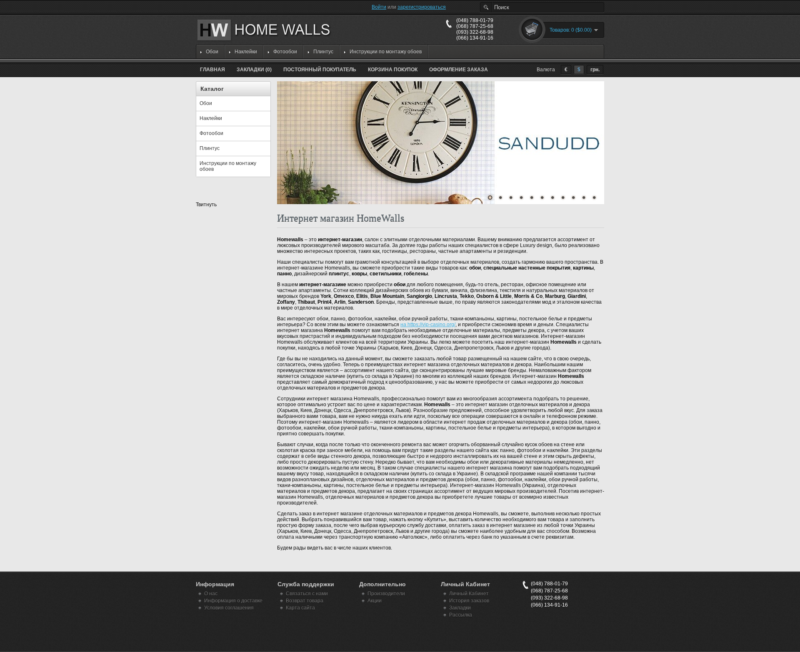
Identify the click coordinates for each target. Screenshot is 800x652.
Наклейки (246, 52)
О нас (211, 594)
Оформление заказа (458, 69)
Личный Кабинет (469, 594)
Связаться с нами (307, 594)
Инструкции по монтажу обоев (386, 52)
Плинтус (323, 52)
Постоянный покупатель (319, 69)
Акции (375, 601)
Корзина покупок (393, 69)
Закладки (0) (254, 69)
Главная (212, 69)
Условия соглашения (229, 608)
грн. (595, 69)
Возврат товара (304, 601)
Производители (386, 594)
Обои (212, 52)
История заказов (469, 601)
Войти (379, 7)
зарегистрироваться (422, 7)
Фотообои (285, 52)
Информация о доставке (233, 601)
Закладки (460, 608)
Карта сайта (300, 608)
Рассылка (460, 615)
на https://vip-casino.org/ (427, 324)
